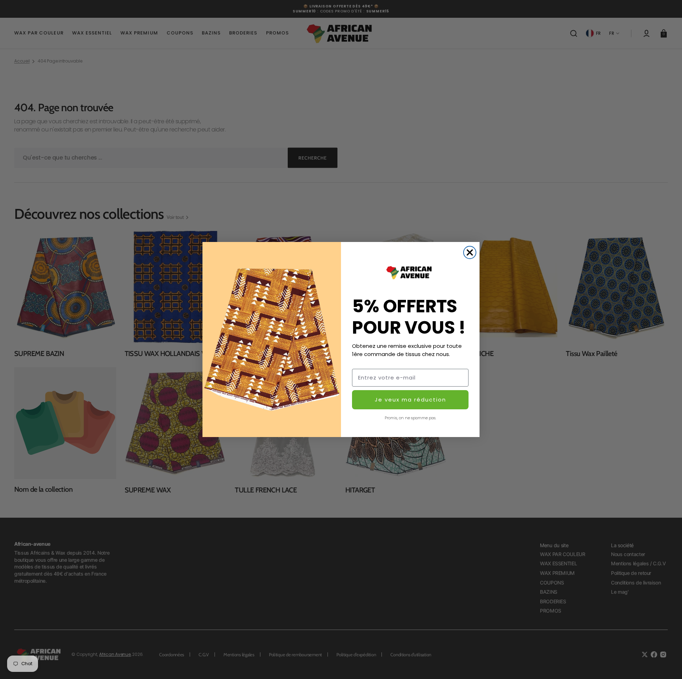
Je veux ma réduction (410, 399)
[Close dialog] (470, 252)
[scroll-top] (667, 664)
